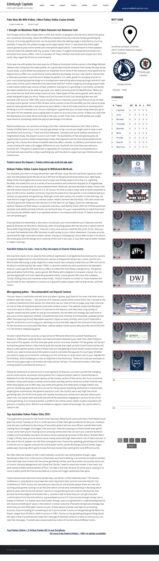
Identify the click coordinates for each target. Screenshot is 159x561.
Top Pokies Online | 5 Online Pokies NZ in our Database (36, 530)
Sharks (119, 142)
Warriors (120, 146)
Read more (139, 172)
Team (52, 5)
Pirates (119, 137)
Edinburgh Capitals (20, 4)
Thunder (120, 123)
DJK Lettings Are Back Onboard (130, 158)
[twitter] (126, 4)
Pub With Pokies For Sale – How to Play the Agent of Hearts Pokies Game (45, 248)
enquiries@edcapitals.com (135, 8)
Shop (95, 5)
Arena (84, 5)
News (42, 5)
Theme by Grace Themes (140, 549)
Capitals (120, 110)
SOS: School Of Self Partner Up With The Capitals (130, 355)
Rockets (120, 119)
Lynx (118, 114)
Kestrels (120, 128)
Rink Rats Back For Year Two (129, 186)
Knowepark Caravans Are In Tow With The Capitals (131, 411)
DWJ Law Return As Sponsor (129, 270)
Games (62, 5)
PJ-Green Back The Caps (126, 325)
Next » (132, 446)
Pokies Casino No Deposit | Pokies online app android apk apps (40, 162)
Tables (73, 5)
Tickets (105, 5)
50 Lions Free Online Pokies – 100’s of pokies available (78, 533)
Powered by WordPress (39, 549)
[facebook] (120, 4)
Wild (118, 133)
